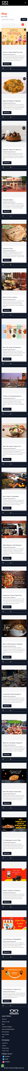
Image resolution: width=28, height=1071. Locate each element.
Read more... (7, 64)
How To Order (5, 1034)
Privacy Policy (5, 1048)
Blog (3, 1024)
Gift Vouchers (5, 1032)
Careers (4, 1045)
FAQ (3, 1037)
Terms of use (5, 1050)
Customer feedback (7, 1026)
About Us (4, 1019)
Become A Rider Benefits (8, 1029)
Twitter (6, 1059)
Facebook (7, 1056)
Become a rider (6, 1021)
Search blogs (4, 16)
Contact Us (5, 1043)
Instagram (7, 1061)
